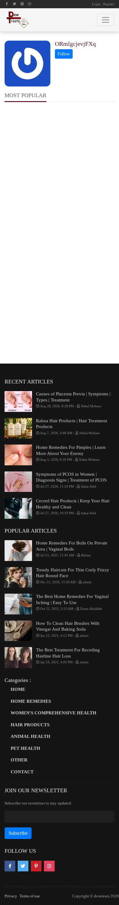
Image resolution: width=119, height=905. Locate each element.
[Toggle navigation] (105, 20)
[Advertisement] (59, 170)
